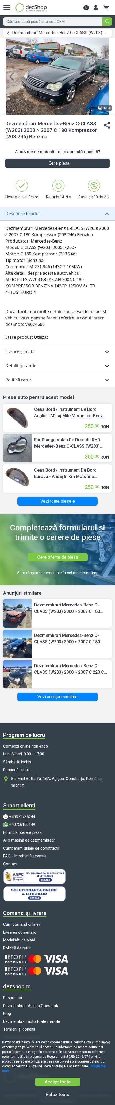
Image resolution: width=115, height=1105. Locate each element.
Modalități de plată (19, 940)
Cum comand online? (22, 924)
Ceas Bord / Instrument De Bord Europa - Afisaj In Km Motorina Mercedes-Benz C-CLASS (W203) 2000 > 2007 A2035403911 (67, 474)
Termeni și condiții (19, 1029)
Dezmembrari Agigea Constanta (31, 1005)
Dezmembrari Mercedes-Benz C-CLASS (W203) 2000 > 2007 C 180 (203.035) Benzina (67, 608)
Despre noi (12, 997)
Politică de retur (17, 948)
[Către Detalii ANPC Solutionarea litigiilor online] (57, 894)
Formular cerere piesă (22, 832)
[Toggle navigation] (8, 7)
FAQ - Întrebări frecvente (25, 856)
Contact (10, 864)
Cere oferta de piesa (57, 557)
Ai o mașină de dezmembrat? (29, 840)
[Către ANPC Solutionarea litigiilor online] (57, 876)
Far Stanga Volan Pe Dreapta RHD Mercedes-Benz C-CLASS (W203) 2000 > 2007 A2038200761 (67, 443)
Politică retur (18, 380)
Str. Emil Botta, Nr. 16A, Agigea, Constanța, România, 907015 (56, 782)
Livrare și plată (20, 351)
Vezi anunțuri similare (57, 696)
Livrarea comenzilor (20, 932)
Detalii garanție (20, 366)
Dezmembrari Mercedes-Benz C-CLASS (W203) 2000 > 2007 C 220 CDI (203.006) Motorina (71, 669)
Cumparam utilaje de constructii (31, 848)
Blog (7, 1013)
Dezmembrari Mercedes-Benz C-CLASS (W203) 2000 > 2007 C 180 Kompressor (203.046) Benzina (67, 639)
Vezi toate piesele (57, 501)
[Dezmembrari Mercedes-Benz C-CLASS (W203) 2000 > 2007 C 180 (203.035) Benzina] (17, 613)
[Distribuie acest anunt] (107, 125)
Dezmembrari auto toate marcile (31, 1021)
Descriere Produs (23, 213)
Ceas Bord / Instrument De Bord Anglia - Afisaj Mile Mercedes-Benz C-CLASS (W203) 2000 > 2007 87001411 (71, 413)
